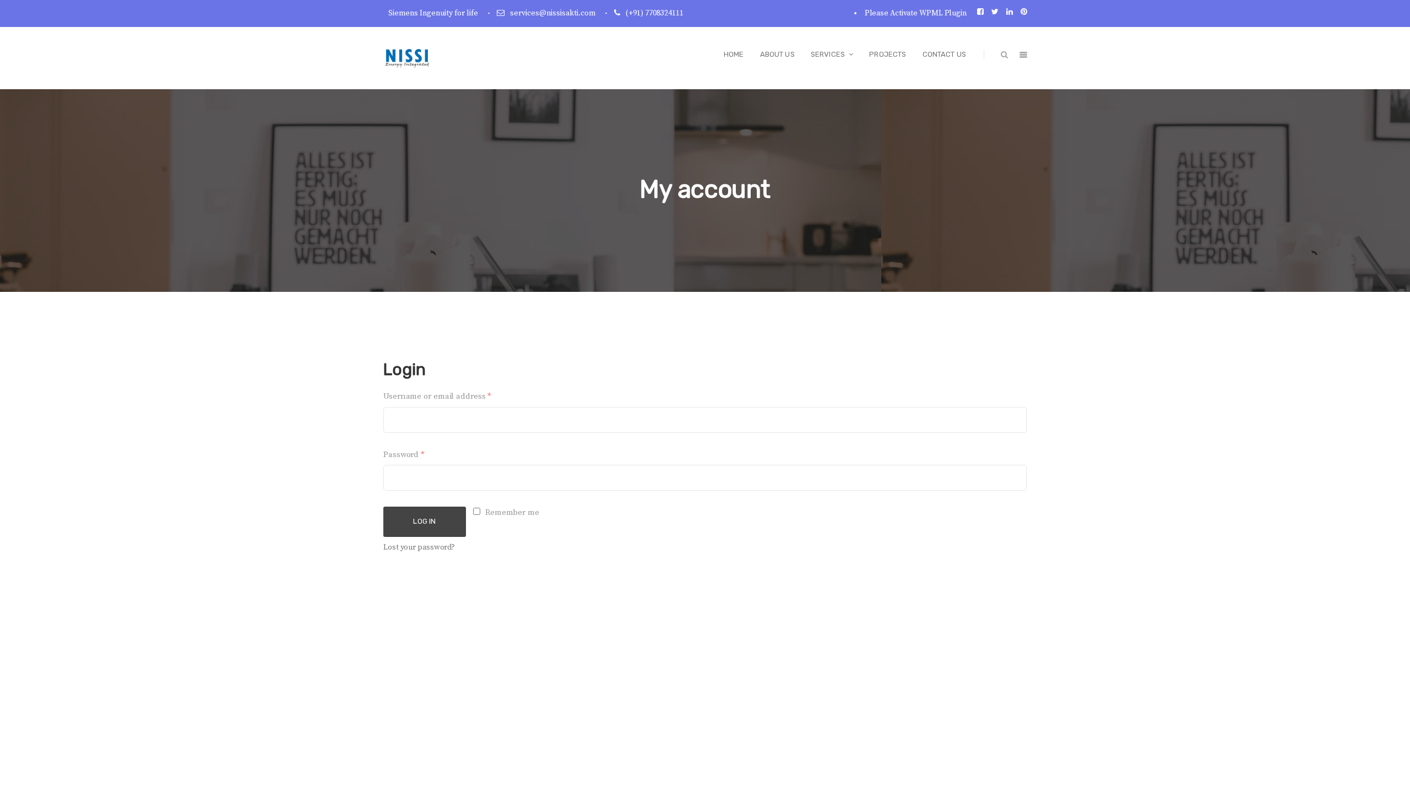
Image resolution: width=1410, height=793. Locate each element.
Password (404, 454)
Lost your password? (419, 547)
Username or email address (437, 396)
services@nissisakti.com (552, 13)
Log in (424, 521)
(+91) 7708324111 (655, 13)
